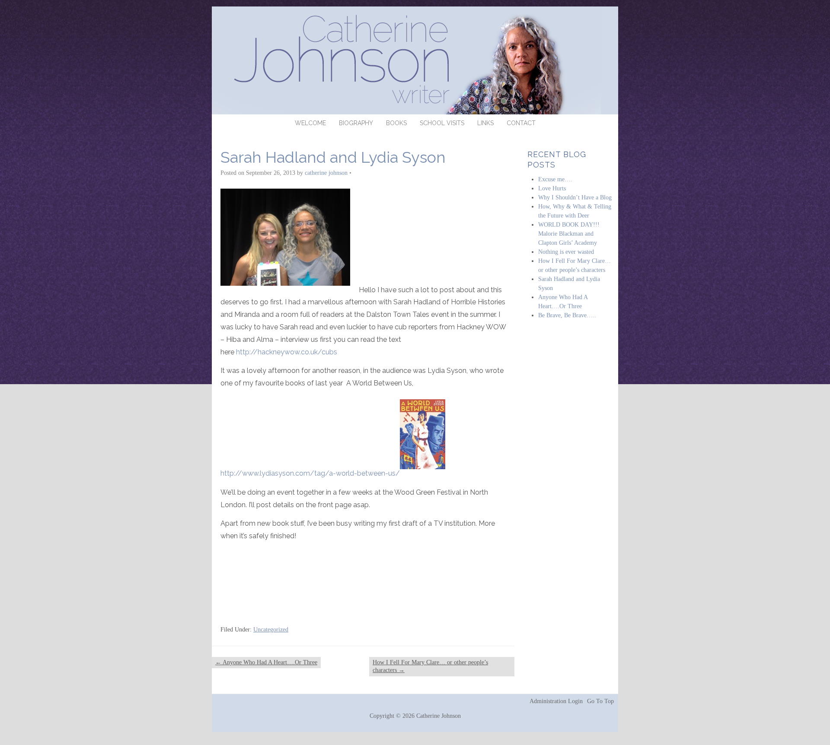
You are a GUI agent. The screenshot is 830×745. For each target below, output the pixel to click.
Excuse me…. (555, 179)
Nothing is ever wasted (566, 252)
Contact (521, 123)
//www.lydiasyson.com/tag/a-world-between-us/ (317, 473)
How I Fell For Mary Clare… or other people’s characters (430, 666)
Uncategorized (270, 629)
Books (396, 123)
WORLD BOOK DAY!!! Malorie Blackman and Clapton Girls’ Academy (569, 233)
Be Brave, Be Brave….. (567, 315)
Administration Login (556, 701)
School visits (442, 123)
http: (227, 473)
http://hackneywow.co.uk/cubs (286, 352)
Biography (356, 123)
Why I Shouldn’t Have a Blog (575, 197)
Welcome (310, 123)
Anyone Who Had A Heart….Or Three (266, 662)
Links (485, 123)
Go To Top (600, 701)
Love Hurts (552, 188)
